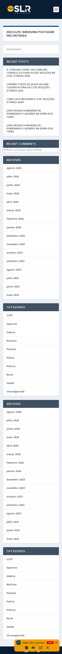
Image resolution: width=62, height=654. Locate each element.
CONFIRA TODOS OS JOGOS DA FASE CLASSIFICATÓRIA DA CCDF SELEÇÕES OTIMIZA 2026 (28, 87)
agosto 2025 (14, 269)
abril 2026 (12, 201)
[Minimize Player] (47, 648)
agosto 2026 (14, 168)
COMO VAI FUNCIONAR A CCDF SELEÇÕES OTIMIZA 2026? (30, 100)
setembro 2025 (15, 261)
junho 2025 (13, 286)
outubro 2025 (15, 252)
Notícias (12, 340)
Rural (10, 374)
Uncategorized (15, 391)
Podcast (11, 349)
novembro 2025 (16, 244)
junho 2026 (13, 185)
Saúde (10, 383)
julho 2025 (13, 278)
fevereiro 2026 (15, 218)
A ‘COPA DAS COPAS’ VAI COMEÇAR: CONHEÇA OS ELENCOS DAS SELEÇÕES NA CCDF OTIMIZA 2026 (31, 72)
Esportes (12, 323)
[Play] (26, 648)
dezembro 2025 (16, 235)
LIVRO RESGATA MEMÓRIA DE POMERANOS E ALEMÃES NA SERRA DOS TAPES (30, 113)
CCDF (10, 315)
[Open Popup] (41, 648)
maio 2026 (13, 193)
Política (11, 366)
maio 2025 (13, 295)
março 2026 (13, 210)
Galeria (11, 332)
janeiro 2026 (14, 227)
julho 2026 (13, 176)
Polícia (10, 357)
